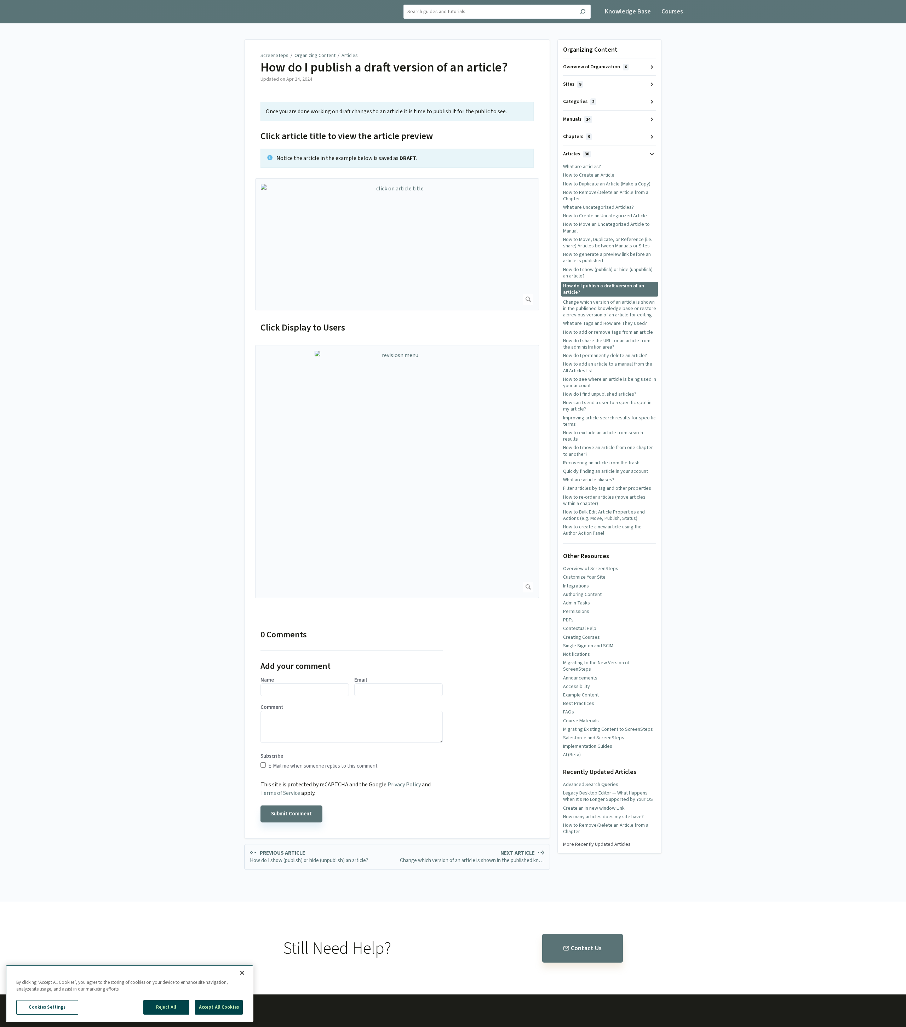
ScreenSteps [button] (230, 4)
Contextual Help (579, 628)
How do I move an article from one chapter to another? (608, 451)
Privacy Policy (404, 784)
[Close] (242, 973)
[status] (397, 111)
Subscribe (271, 756)
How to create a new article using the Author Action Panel (602, 530)
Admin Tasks (576, 603)
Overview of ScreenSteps (590, 568)
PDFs (568, 620)
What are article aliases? (588, 479)
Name (267, 680)
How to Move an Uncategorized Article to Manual (606, 227)
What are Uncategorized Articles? (598, 207)
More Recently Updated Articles (597, 844)
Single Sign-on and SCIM (588, 645)
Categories (578, 101)
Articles (350, 55)
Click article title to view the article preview (346, 136)
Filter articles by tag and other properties (607, 488)
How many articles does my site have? (603, 816)
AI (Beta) (572, 754)
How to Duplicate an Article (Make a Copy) (606, 184)
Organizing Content (315, 55)
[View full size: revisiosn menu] (397, 471)
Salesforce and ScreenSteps (593, 737)
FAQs (568, 712)
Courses (672, 11)
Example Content (581, 695)
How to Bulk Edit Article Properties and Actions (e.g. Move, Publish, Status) (604, 515)
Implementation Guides (587, 746)
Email (360, 680)
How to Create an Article (588, 175)
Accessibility (576, 686)
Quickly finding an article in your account (605, 471)
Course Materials (581, 720)
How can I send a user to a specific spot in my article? (607, 406)
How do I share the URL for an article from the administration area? (606, 344)
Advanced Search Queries (590, 784)
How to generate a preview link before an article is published (607, 257)
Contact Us (586, 948)
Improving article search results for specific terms (609, 421)
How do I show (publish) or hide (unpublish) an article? (608, 273)
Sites (572, 84)
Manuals (576, 119)
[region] (129, 993)
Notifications (576, 654)
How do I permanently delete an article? (605, 355)
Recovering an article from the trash (601, 462)
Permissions (576, 611)
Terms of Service (280, 793)
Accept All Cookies (219, 1007)
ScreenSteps (274, 55)
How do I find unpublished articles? (599, 394)
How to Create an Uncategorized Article (605, 215)
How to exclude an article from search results (603, 436)
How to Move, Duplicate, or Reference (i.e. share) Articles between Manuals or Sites (607, 242)
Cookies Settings (47, 1007)
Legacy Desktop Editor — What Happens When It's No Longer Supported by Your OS (608, 796)
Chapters (576, 136)
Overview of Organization (595, 66)
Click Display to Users (302, 327)
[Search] (582, 12)
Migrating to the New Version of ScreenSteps (596, 666)
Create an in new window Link (594, 808)
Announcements (580, 678)
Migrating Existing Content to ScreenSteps (608, 729)
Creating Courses (581, 637)
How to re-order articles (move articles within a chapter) (604, 500)
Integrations (576, 586)
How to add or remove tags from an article (608, 332)
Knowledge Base (628, 11)
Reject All (166, 1007)
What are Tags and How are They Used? (605, 323)
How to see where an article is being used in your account (609, 382)
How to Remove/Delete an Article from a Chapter (605, 195)
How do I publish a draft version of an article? (384, 68)
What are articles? (582, 166)
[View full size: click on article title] (397, 244)
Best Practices (578, 703)
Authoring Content (582, 594)
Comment (271, 707)
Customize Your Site (584, 577)
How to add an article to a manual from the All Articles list (607, 367)
